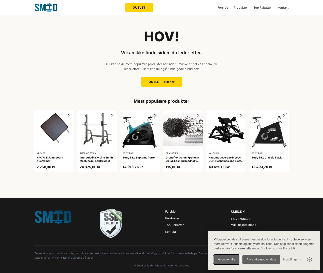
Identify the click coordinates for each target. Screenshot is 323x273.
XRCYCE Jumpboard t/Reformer (50, 159)
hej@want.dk (247, 225)
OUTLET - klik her (162, 82)
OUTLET (139, 7)
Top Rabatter (262, 7)
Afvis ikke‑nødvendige (261, 259)
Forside (223, 7)
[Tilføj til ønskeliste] (68, 115)
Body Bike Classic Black (267, 157)
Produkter (241, 7)
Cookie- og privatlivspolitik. (278, 248)
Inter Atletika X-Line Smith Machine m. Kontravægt (96, 159)
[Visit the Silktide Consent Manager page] (309, 259)
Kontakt (283, 7)
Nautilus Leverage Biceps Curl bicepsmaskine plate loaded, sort (225, 161)
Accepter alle (226, 259)
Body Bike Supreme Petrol (139, 157)
